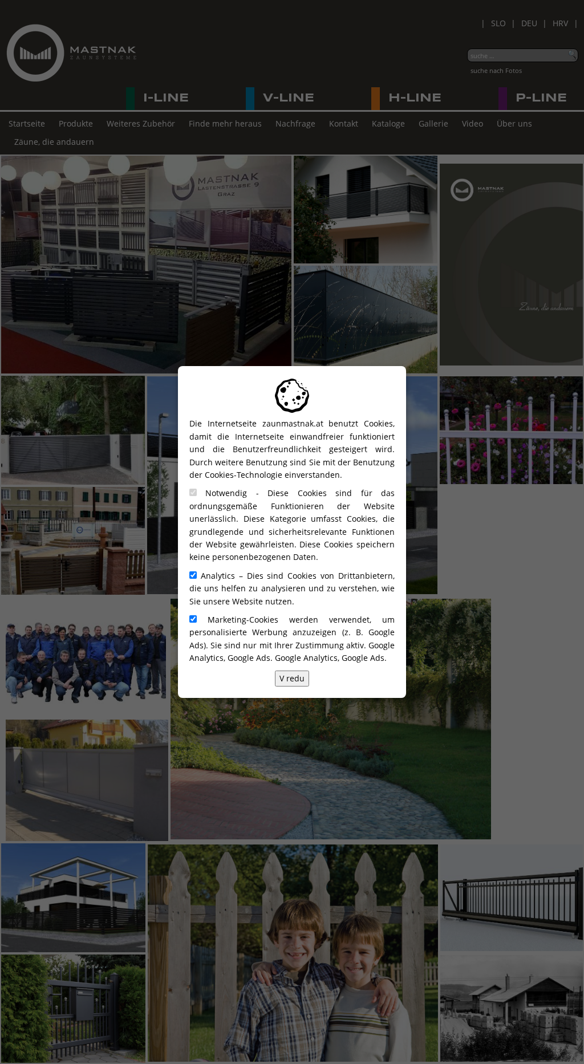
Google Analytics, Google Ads (329, 657)
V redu (292, 678)
